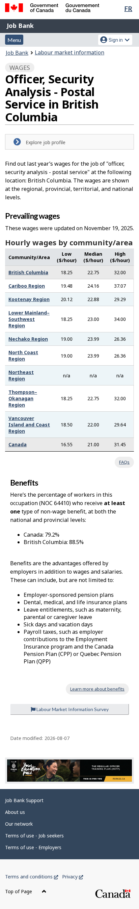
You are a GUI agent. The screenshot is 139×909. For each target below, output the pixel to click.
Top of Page (19, 891)
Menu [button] (14, 40)
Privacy (72, 876)
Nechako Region (28, 339)
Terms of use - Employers (33, 847)
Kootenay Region (29, 299)
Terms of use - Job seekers (34, 835)
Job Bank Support (24, 800)
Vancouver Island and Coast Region (29, 424)
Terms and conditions (31, 876)
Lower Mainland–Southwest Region (29, 319)
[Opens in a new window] (69, 770)
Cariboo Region (26, 286)
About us (15, 812)
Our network (19, 824)
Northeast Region (21, 375)
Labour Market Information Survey (72, 709)
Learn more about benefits (97, 689)
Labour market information (69, 52)
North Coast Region (23, 355)
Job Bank (20, 26)
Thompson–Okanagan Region (22, 398)
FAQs (124, 462)
